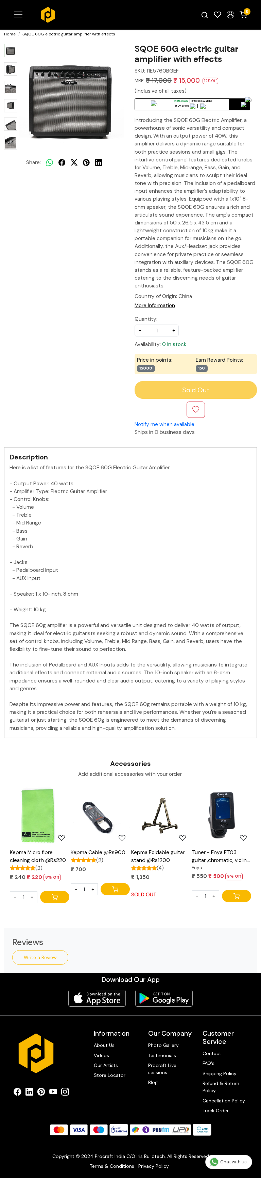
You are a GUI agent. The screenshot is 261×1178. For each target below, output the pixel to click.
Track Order (216, 1111)
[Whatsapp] (50, 163)
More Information (155, 305)
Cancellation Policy (224, 1101)
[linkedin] (98, 163)
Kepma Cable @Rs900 (98, 852)
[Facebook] (17, 1092)
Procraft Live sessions (162, 1068)
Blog (153, 1082)
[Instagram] (65, 1092)
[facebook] (62, 163)
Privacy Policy (153, 1166)
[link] (204, 15)
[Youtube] (53, 1092)
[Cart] (54, 897)
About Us (104, 1045)
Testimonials (162, 1055)
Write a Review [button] (40, 957)
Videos (101, 1055)
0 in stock (174, 344)
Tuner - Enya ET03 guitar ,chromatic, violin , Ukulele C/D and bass (220, 856)
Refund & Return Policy (221, 1087)
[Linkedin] (29, 1092)
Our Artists (106, 1065)
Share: (33, 162)
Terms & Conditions (112, 1166)
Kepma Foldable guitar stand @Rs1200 (158, 856)
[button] (230, 14)
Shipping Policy (220, 1073)
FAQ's (208, 1063)
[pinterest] (86, 163)
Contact (212, 1053)
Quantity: (146, 319)
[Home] (48, 14)
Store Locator (109, 1075)
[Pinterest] (41, 1092)
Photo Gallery (163, 1045)
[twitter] (74, 163)
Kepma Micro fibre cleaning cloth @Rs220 (38, 856)
